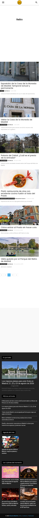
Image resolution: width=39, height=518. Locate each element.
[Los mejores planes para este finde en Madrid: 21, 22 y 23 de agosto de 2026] (19, 370)
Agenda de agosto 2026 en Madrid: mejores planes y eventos (10, 451)
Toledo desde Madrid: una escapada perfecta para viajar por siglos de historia (19, 413)
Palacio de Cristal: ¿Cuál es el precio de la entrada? (18, 156)
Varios (2, 90)
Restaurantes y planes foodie (7, 198)
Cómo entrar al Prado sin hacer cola (19, 227)
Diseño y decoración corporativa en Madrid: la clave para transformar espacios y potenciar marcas (18, 424)
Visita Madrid (4, 124)
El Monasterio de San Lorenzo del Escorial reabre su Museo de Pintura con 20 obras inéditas (19, 402)
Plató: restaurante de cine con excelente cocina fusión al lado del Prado (18, 193)
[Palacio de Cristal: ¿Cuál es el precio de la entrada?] (19, 143)
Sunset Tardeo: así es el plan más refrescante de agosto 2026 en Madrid (10, 481)
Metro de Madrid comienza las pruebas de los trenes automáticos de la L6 (17, 418)
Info (20, 516)
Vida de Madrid (6, 385)
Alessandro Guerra (20, 198)
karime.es (7, 90)
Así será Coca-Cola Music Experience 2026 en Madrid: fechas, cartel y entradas (10, 503)
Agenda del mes (8, 432)
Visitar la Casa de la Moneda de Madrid (16, 120)
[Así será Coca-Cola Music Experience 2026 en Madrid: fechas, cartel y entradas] (10, 494)
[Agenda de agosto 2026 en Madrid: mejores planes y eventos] (10, 442)
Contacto (24, 516)
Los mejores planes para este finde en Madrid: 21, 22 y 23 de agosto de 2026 (18, 382)
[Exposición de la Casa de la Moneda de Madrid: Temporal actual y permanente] (19, 71)
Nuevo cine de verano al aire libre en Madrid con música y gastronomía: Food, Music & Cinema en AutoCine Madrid (28, 483)
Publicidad (31, 516)
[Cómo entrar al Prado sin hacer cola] (19, 215)
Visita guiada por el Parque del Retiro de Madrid (19, 260)
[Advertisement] (19, 42)
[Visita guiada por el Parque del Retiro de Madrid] (19, 247)
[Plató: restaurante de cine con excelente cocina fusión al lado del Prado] (19, 179)
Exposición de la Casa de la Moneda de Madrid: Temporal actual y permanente (18, 85)
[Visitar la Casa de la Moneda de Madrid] (19, 107)
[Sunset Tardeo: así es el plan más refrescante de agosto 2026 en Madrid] (10, 472)
